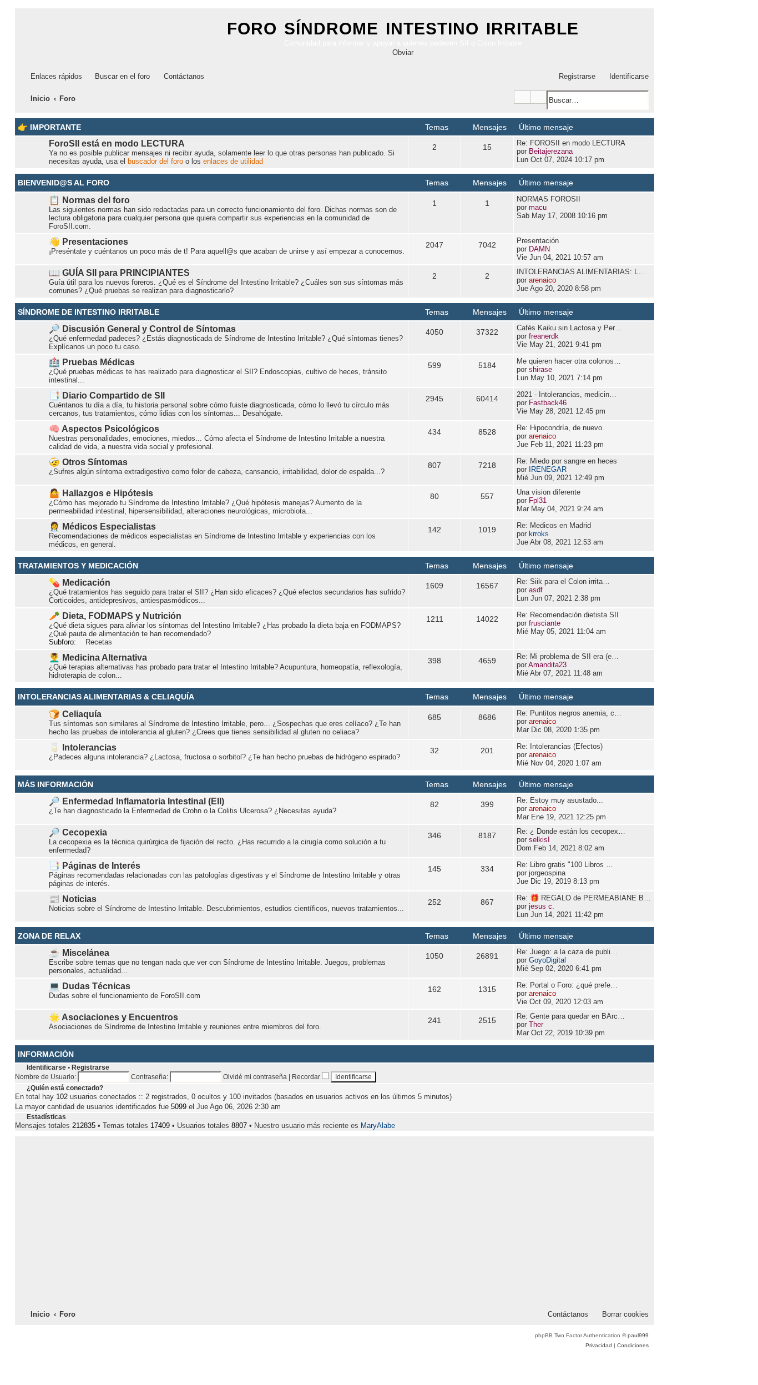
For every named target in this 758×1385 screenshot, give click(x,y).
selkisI (539, 839)
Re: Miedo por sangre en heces (567, 461)
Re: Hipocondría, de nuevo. (560, 428)
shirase (540, 369)
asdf (536, 590)
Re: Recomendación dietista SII (568, 615)
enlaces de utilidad (233, 161)
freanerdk (544, 336)
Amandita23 (547, 665)
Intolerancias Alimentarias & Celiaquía (106, 696)
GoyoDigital (547, 960)
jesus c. (541, 906)
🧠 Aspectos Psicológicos (104, 429)
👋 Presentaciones (88, 241)
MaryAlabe (378, 1125)
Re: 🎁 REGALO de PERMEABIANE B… (584, 898)
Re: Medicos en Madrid (554, 525)
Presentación (538, 240)
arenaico (542, 280)
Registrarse (90, 1067)
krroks (539, 534)
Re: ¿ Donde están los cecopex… (571, 831)
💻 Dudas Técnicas (89, 986)
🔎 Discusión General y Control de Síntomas (142, 329)
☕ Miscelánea (79, 953)
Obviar (402, 52)
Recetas (98, 642)
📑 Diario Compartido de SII (107, 395)
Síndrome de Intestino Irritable (88, 312)
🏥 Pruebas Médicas (92, 362)
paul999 (638, 1335)
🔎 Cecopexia (78, 832)
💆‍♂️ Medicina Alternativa (98, 657)
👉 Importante (49, 127)
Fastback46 (548, 403)
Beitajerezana (551, 151)
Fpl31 (538, 500)
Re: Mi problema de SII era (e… (568, 656)
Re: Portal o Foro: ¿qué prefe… (567, 985)
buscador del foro (155, 161)
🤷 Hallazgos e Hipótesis (101, 493)
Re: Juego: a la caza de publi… (567, 952)
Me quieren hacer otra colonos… (569, 361)
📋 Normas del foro (89, 200)
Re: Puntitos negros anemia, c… (569, 713)
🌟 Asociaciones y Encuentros (113, 1017)
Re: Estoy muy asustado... (560, 800)
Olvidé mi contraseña (255, 1077)
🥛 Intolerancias (83, 747)
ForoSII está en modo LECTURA (117, 143)
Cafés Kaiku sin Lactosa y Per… (569, 328)
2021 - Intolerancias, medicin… (566, 394)
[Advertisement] (335, 1221)
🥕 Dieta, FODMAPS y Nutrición (115, 616)
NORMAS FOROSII (548, 199)
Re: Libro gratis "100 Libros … (565, 864)
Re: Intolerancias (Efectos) (560, 746)
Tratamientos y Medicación (78, 565)
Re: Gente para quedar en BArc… (571, 1016)
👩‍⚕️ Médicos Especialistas (102, 526)
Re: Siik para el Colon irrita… (563, 581)
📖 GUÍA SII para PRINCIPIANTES (119, 273)
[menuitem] (117, 76)
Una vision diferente (548, 492)
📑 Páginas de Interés (94, 865)
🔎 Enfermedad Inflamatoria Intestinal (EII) (136, 801)
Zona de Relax (49, 935)
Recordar (307, 1077)
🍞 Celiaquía (75, 714)
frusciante (544, 623)
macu (538, 207)
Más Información (55, 784)
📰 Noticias (73, 899)
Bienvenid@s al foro (63, 182)
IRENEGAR (548, 469)
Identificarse (46, 1067)
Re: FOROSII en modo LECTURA (571, 143)
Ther (536, 1024)
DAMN (539, 249)
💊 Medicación (79, 582)
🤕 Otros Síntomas (88, 462)
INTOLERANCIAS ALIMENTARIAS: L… (581, 272)
